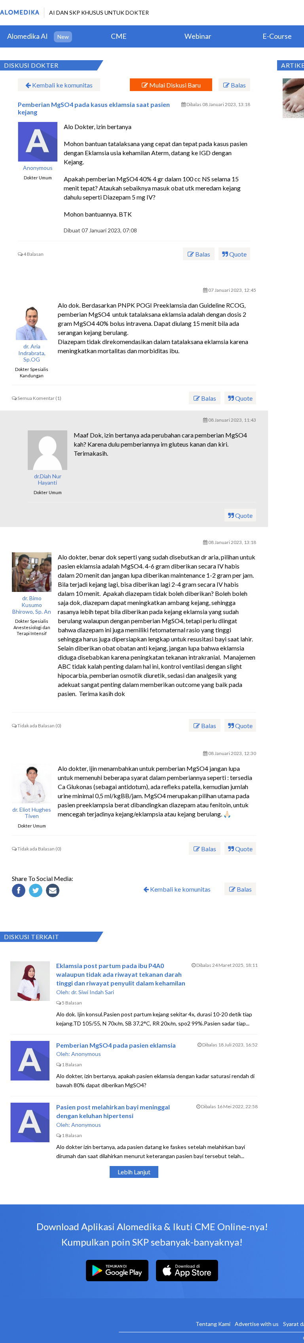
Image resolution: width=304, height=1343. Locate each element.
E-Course (277, 36)
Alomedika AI (27, 36)
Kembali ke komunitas (62, 85)
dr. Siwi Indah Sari (92, 992)
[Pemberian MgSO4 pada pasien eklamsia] (30, 1060)
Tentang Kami (213, 1323)
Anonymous (38, 168)
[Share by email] (54, 892)
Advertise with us (257, 1323)
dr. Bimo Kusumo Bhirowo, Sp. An (31, 605)
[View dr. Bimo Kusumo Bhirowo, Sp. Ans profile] (31, 572)
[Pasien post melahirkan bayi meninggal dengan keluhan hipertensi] (30, 1122)
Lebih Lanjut (134, 1172)
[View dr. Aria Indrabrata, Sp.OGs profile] (31, 320)
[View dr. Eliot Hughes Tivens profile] (31, 783)
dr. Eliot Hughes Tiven (31, 813)
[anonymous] (37, 142)
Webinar (197, 36)
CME (119, 36)
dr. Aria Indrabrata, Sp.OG (32, 353)
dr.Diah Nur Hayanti (47, 479)
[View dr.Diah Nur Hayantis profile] (47, 450)
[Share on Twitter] (37, 892)
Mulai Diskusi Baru (174, 85)
